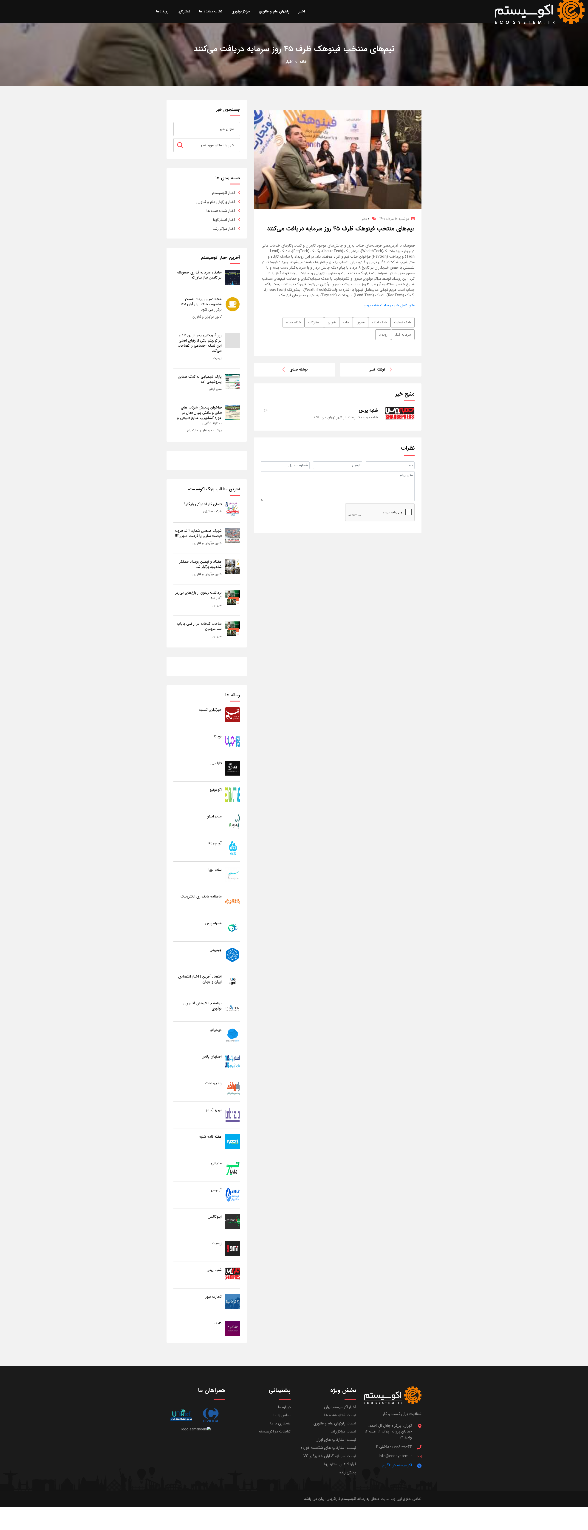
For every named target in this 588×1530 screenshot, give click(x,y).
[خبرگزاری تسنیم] (232, 714)
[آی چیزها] (232, 848)
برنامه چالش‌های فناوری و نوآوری (202, 1005)
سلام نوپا (215, 870)
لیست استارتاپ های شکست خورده (328, 1448)
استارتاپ (314, 322)
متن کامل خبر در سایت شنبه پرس (389, 305)
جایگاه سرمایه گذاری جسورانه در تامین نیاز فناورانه (199, 275)
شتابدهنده (293, 322)
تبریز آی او (214, 1110)
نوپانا (218, 736)
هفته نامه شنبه (210, 1136)
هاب (346, 322)
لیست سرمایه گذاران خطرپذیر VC (329, 1456)
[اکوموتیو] (232, 794)
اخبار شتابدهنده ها (220, 211)
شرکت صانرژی (212, 511)
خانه (303, 61)
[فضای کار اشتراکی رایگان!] (232, 509)
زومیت (217, 358)
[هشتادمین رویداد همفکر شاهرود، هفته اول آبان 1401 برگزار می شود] (232, 304)
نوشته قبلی (376, 369)
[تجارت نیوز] (232, 1301)
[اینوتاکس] (232, 1221)
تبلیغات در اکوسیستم (275, 1431)
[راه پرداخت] (232, 1088)
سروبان (217, 605)
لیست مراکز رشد (343, 1431)
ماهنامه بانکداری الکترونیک (201, 896)
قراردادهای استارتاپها (340, 1464)
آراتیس (216, 1190)
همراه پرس (213, 923)
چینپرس (216, 950)
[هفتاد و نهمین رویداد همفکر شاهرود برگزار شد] (232, 566)
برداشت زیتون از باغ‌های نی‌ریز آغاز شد (198, 595)
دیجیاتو (216, 1030)
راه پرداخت (213, 1083)
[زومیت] (232, 1248)
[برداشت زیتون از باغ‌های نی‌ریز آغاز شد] (232, 597)
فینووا (360, 322)
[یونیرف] (181, 1415)
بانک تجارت (402, 322)
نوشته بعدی (299, 369)
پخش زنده (347, 1472)
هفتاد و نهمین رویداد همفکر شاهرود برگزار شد (200, 564)
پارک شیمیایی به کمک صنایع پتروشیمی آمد (200, 379)
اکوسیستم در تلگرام (397, 1465)
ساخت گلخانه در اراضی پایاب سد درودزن (199, 626)
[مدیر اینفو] (232, 821)
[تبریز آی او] (232, 1115)
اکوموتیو (216, 790)
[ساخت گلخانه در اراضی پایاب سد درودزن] (232, 628)
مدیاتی (216, 1163)
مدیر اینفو (215, 388)
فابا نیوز (216, 763)
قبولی (332, 322)
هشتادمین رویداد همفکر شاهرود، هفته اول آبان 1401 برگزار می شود (201, 304)
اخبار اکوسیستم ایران (340, 1407)
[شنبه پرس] (232, 1275)
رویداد (383, 334)
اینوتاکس (215, 1216)
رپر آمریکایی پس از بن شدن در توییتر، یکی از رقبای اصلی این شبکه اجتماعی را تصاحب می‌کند (200, 343)
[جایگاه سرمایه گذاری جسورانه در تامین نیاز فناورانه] (232, 277)
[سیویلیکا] (210, 1415)
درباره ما (284, 1407)
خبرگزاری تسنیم (210, 710)
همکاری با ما (280, 1423)
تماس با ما (282, 1415)
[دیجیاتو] (232, 1035)
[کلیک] (232, 1328)
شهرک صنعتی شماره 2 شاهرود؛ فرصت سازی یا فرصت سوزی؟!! (198, 533)
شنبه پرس (214, 1270)
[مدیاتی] (232, 1168)
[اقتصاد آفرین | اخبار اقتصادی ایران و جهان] (232, 981)
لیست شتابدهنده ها (340, 1415)
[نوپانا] (232, 741)
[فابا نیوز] (232, 768)
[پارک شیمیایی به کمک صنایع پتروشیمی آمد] (232, 381)
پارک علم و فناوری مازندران (204, 430)
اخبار (289, 61)
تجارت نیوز (214, 1297)
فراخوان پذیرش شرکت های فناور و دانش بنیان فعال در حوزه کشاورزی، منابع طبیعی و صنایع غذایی (199, 415)
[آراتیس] (232, 1195)
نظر (365, 219)
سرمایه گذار (403, 334)
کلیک (218, 1323)
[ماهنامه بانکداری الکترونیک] (232, 901)
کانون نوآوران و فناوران (207, 316)
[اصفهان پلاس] (232, 1061)
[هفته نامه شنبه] (232, 1141)
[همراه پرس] (232, 928)
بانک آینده (379, 322)
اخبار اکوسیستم (223, 193)
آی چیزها (215, 843)
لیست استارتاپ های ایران (336, 1440)
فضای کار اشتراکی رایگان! (203, 504)
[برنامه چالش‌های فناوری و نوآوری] (232, 1008)
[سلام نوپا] (232, 874)
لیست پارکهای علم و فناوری (335, 1423)
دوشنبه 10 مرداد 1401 (394, 219)
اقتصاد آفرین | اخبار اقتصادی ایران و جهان (200, 979)
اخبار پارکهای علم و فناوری (215, 202)
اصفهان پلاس (212, 1056)
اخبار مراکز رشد (224, 229)
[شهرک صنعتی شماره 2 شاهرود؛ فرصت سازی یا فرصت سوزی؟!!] (232, 535)
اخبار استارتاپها (224, 220)
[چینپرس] (232, 955)
